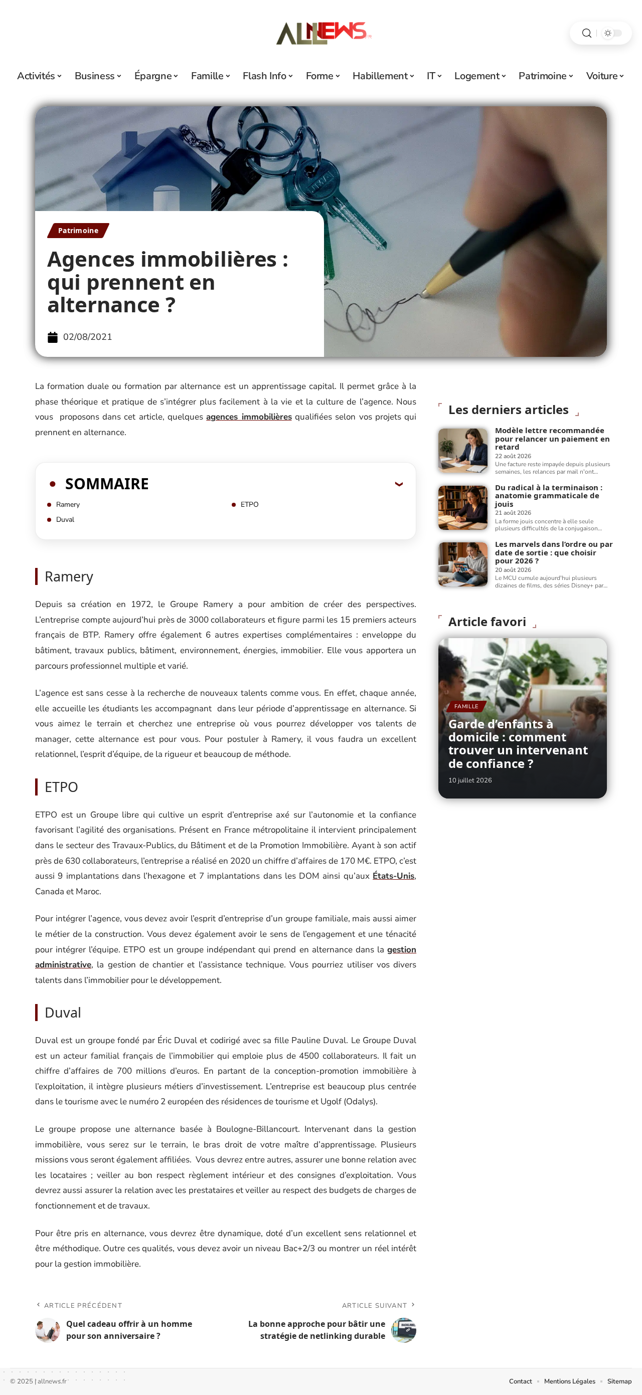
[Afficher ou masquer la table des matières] (276, 484)
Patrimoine (78, 230)
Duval (65, 519)
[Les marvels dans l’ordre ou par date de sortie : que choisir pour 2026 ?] (463, 564)
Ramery (68, 504)
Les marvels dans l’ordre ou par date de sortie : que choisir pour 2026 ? (554, 552)
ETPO (250, 504)
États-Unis (393, 876)
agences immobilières (248, 417)
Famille (466, 706)
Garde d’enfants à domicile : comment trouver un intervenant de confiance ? (518, 743)
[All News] (321, 33)
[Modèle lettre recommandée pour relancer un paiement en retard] (463, 451)
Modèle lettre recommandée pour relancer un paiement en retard (552, 438)
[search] (586, 33)
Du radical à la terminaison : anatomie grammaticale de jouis (548, 495)
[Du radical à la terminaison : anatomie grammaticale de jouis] (463, 508)
